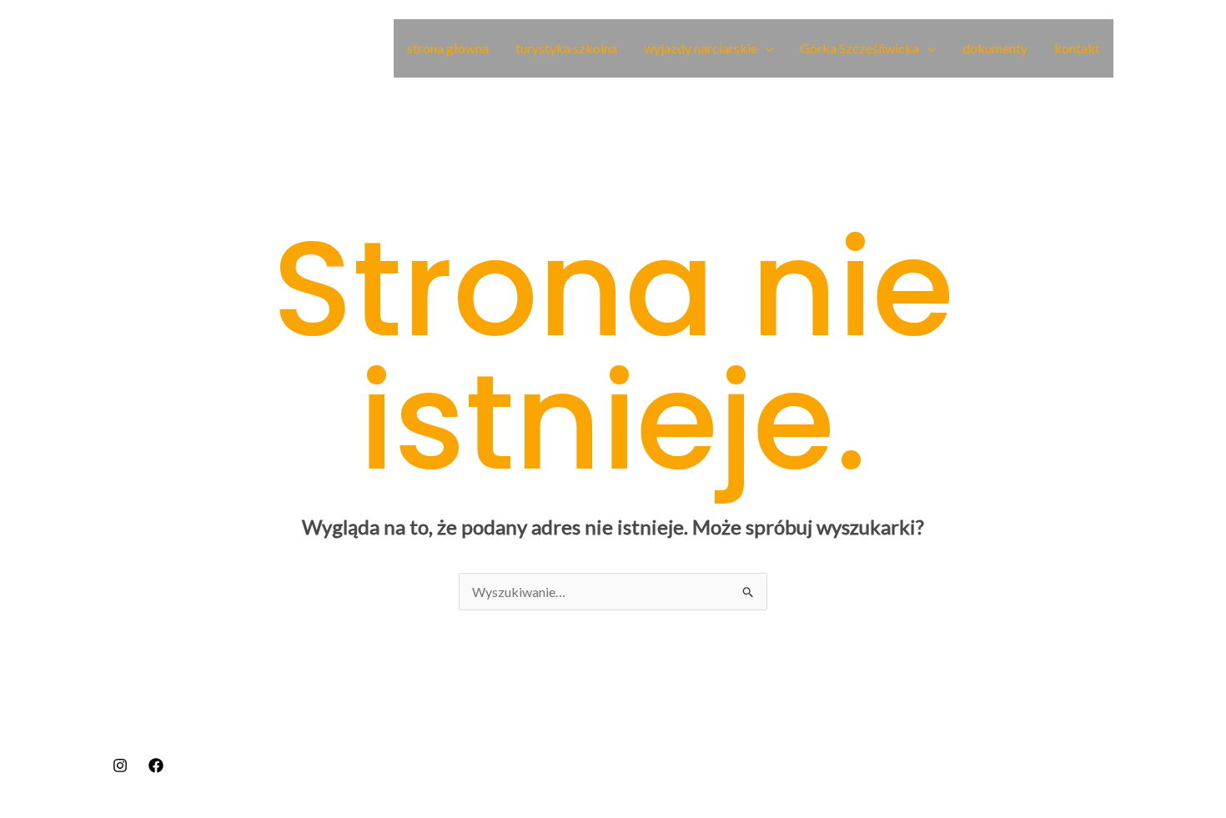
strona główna (448, 48)
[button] (765, 48)
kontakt (1077, 48)
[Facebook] (155, 765)
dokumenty (995, 48)
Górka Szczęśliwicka (859, 48)
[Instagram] (120, 765)
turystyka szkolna (566, 48)
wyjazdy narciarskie (700, 48)
